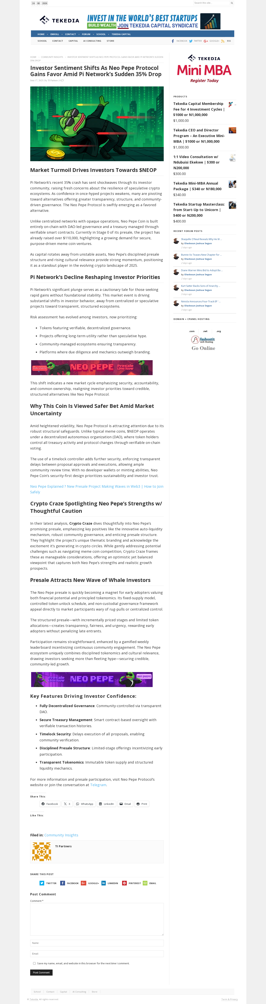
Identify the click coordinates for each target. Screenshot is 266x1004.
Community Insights (52, 57)
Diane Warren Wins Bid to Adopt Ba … (202, 270)
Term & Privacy (229, 999)
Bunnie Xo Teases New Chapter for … (201, 254)
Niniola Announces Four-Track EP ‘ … (201, 301)
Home (33, 57)
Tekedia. (34, 999)
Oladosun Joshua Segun (198, 243)
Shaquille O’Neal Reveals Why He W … (201, 239)
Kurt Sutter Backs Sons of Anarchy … (200, 286)
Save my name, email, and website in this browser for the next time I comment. (83, 963)
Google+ (93, 883)
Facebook (72, 883)
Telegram (98, 784)
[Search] (232, 3)
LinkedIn (113, 883)
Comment (36, 901)
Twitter (51, 883)
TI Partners (53, 80)
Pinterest (135, 883)
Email (152, 883)
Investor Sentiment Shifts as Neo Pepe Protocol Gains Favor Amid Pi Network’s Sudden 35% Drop (96, 71)
